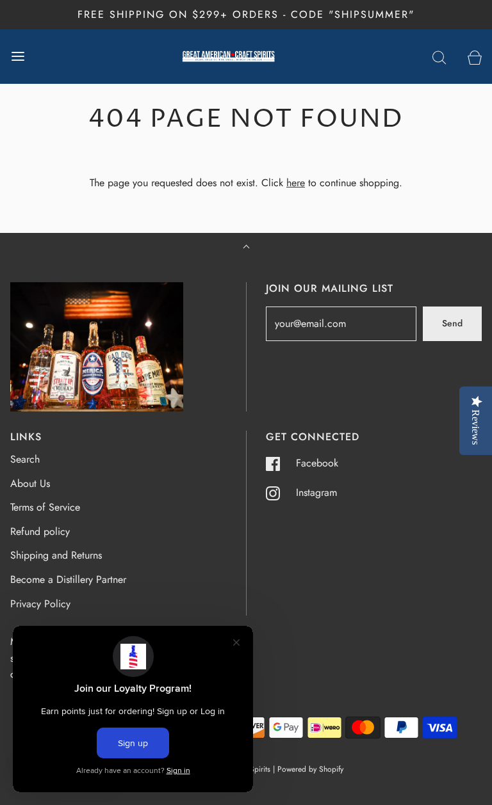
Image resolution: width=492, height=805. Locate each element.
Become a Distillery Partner (68, 579)
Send (452, 323)
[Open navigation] (17, 56)
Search (25, 459)
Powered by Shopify (310, 769)
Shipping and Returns (56, 555)
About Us (30, 483)
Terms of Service (45, 507)
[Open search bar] (439, 56)
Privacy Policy (40, 603)
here (295, 182)
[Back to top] (246, 248)
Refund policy (40, 531)
